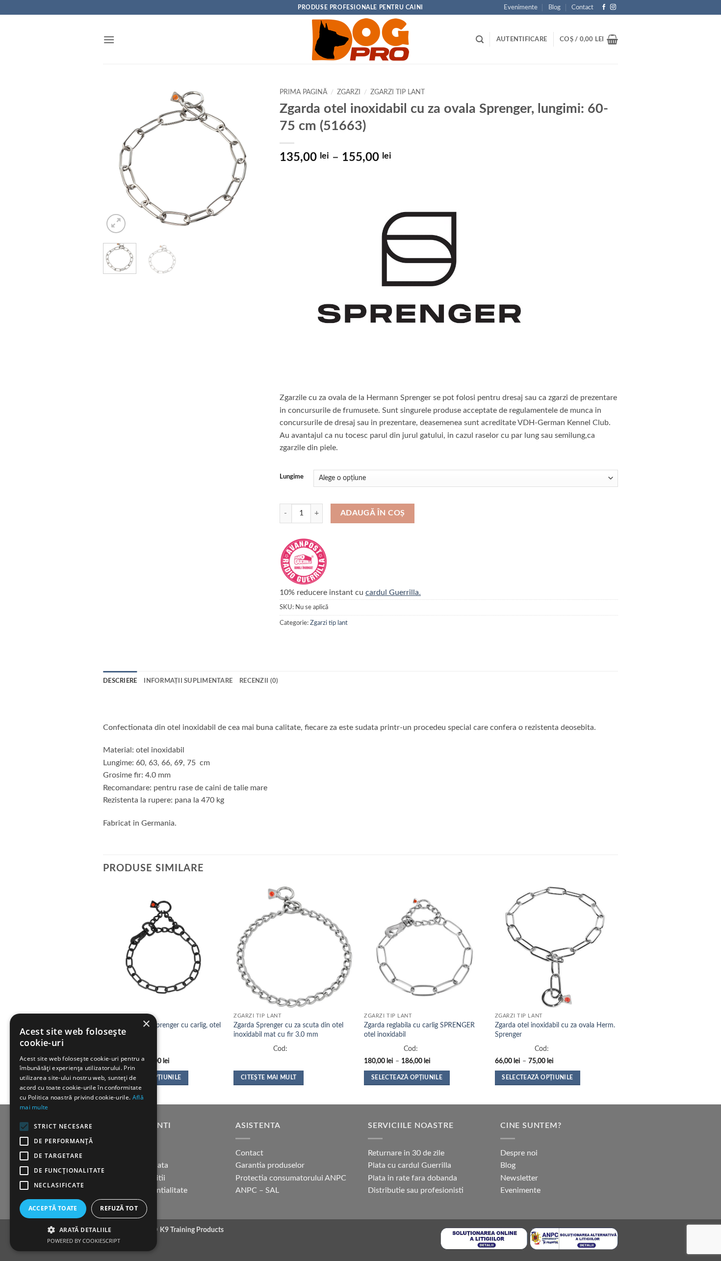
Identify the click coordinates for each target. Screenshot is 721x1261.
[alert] (83, 1132)
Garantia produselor (270, 1165)
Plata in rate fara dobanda (412, 1178)
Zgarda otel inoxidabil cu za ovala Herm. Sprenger (555, 1029)
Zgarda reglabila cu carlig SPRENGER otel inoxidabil (419, 1029)
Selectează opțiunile (406, 1077)
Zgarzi (348, 92)
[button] (109, 39)
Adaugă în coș (372, 513)
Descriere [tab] (120, 681)
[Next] (249, 159)
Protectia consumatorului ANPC (290, 1178)
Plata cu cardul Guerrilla (409, 1165)
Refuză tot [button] (119, 1208)
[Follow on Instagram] (613, 7)
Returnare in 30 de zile (406, 1153)
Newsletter (519, 1178)
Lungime (292, 477)
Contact (582, 7)
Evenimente (521, 7)
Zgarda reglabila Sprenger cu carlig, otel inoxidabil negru (162, 1029)
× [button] (146, 1024)
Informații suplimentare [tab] (188, 681)
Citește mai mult (269, 1077)
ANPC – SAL (257, 1190)
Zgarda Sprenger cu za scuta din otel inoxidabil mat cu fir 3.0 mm (288, 1029)
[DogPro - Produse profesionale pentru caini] (360, 39)
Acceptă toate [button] (52, 1208)
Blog (554, 7)
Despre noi (519, 1153)
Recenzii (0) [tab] (258, 681)
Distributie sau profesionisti (416, 1190)
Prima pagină (303, 92)
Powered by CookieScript (83, 1240)
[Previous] (119, 159)
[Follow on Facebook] (604, 7)
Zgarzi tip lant (397, 92)
